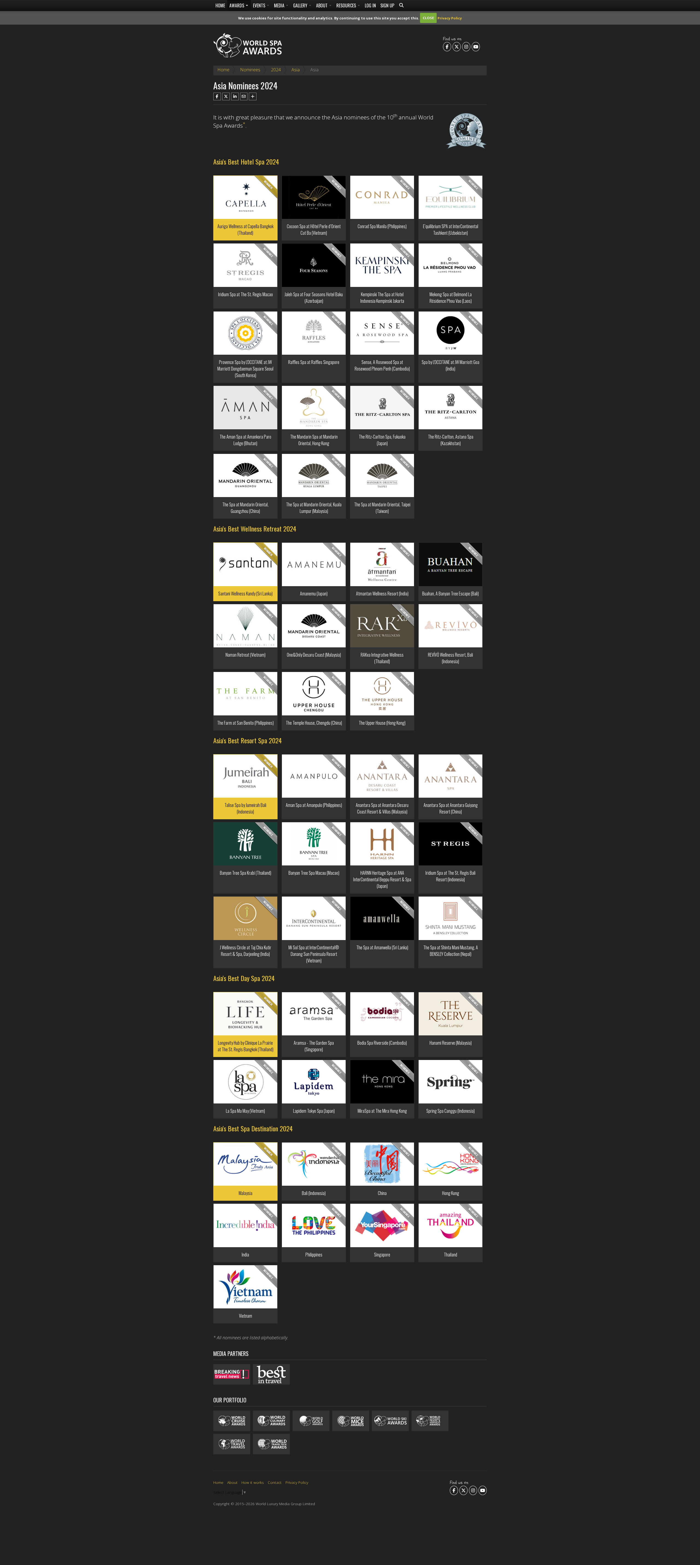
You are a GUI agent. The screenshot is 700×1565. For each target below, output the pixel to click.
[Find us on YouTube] (476, 46)
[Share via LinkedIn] (234, 96)
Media (279, 5)
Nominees (250, 70)
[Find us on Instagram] (466, 46)
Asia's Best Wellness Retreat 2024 (254, 528)
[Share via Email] (243, 96)
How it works (252, 1482)
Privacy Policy (450, 17)
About (322, 5)
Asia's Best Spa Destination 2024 (253, 1128)
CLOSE (428, 17)
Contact (275, 1482)
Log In (370, 5)
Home (220, 5)
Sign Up (387, 5)
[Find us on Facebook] (447, 46)
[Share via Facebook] (217, 96)
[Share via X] (226, 96)
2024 (276, 70)
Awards (237, 5)
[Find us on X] (457, 46)
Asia (295, 70)
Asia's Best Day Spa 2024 (244, 978)
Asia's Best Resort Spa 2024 (247, 740)
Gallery (300, 5)
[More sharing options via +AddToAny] (252, 96)
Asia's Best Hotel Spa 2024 (246, 161)
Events (259, 5)
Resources (346, 5)
